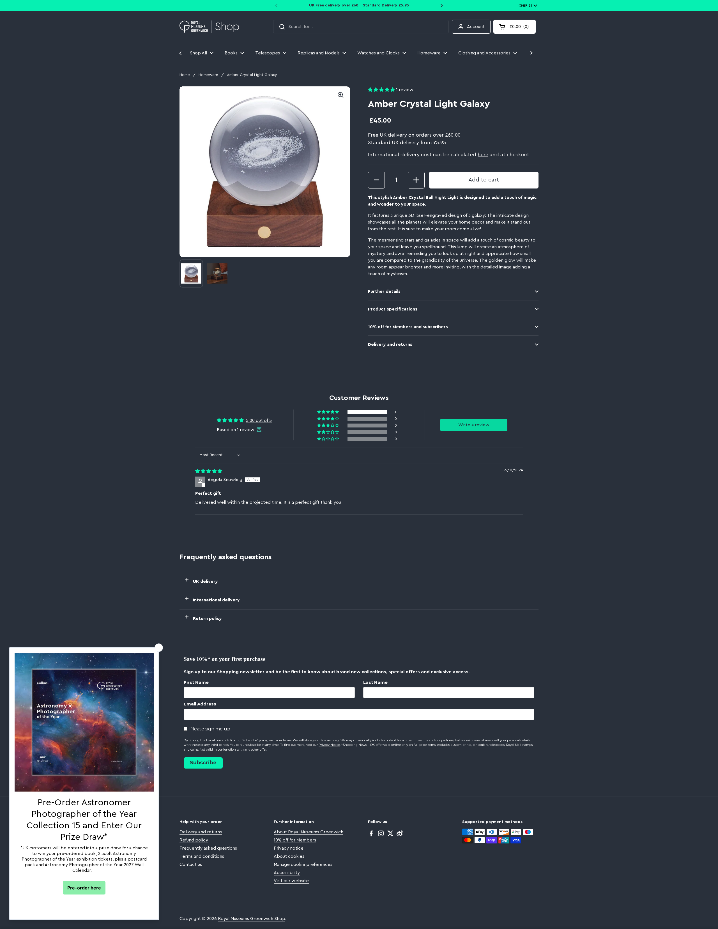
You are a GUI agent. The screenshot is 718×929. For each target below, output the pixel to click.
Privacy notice (288, 848)
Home (185, 75)
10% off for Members (295, 840)
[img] (208, 471)
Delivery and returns (201, 832)
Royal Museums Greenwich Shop (251, 918)
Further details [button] (384, 291)
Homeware (208, 75)
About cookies (289, 856)
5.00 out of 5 (259, 420)
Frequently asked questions (208, 848)
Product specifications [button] (392, 309)
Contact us (191, 864)
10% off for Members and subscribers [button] (408, 327)
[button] (514, 27)
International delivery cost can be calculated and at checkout (448, 154)
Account (476, 26)
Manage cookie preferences (303, 864)
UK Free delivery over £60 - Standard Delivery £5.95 (359, 5)
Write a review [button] (473, 425)
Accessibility (287, 872)
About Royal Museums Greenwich (308, 832)
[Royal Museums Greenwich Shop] (209, 26)
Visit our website (291, 881)
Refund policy (194, 840)
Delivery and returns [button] (390, 344)
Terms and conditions (202, 856)
